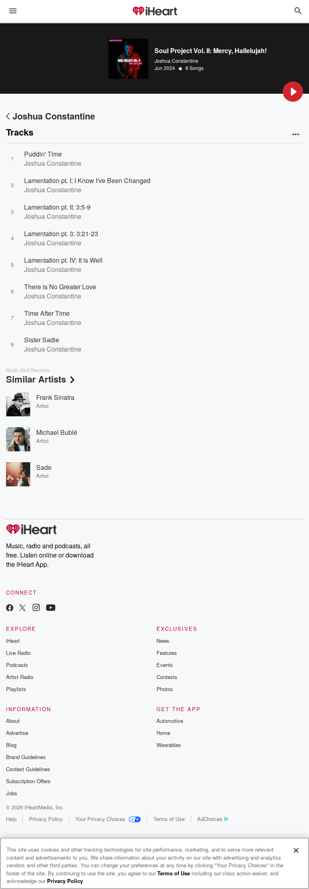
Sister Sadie (41, 339)
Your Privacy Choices (100, 819)
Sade (44, 467)
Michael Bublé (56, 432)
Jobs (11, 793)
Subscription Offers (28, 781)
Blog (11, 745)
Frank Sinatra (55, 397)
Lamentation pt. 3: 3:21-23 (61, 233)
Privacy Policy (46, 819)
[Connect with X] (22, 608)
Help (11, 819)
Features (167, 652)
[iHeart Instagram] (36, 608)
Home (163, 733)
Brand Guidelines (26, 757)
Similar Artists (36, 378)
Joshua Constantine (176, 60)
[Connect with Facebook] (9, 608)
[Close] (296, 850)
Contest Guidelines (28, 769)
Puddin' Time (43, 153)
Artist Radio (19, 677)
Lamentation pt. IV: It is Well (63, 260)
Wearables (169, 745)
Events (165, 665)
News (163, 640)
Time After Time (47, 313)
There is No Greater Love (60, 286)
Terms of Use (169, 819)
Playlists (16, 689)
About (13, 720)
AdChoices (209, 819)
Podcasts (17, 665)
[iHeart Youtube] (51, 608)
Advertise (17, 733)
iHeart (13, 640)
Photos (165, 689)
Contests (167, 677)
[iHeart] (154, 12)
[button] (293, 92)
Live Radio (18, 652)
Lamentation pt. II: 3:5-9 (57, 207)
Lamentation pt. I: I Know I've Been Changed (87, 180)
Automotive (170, 720)
